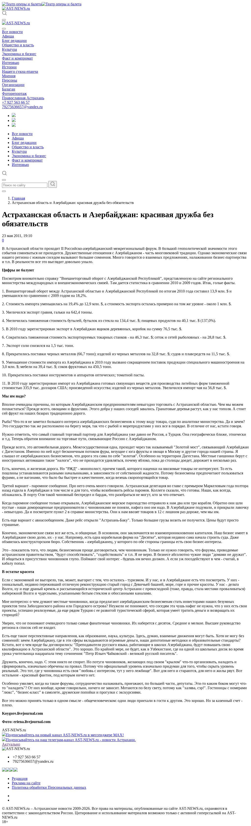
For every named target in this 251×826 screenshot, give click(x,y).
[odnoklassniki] (14, 120)
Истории (9, 67)
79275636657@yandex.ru (22, 107)
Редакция (19, 778)
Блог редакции (14, 40)
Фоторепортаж (14, 93)
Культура (9, 49)
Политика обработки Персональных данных (49, 787)
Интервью (10, 63)
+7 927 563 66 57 (16, 102)
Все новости (12, 32)
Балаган (8, 89)
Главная (18, 198)
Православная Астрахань (23, 98)
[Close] (4, 28)
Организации (13, 85)
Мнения (8, 76)
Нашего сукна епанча (20, 71)
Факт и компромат (17, 58)
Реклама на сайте (26, 783)
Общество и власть (18, 45)
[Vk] (14, 125)
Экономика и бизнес (19, 54)
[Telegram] (14, 116)
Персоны (9, 80)
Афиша (8, 36)
